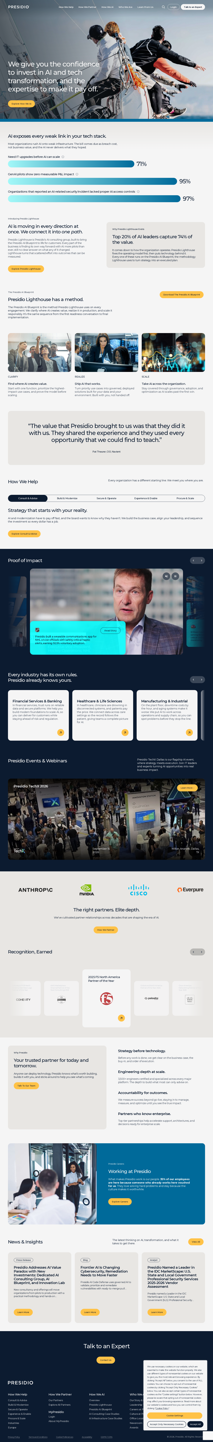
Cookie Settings (174, 1415)
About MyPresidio (59, 1421)
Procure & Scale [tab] (185, 498)
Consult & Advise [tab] (27, 498)
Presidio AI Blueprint (100, 1409)
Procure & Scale (17, 1418)
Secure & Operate (18, 1409)
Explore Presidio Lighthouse (26, 269)
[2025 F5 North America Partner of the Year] (106, 998)
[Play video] (175, 576)
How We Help (66, 7)
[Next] (201, 560)
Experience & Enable (19, 1414)
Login (174, 7)
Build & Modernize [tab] (67, 498)
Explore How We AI (21, 103)
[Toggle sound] (166, 576)
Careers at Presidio (140, 1409)
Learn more (23, 1312)
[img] (63, 157)
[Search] (163, 7)
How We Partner (87, 7)
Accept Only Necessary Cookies (166, 1424)
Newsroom (136, 1423)
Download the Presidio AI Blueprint (181, 294)
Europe (12, 1427)
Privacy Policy (14, 1437)
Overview (94, 1400)
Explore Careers (120, 1201)
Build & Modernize (18, 1404)
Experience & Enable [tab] (145, 498)
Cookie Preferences (64, 1437)
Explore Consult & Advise (24, 534)
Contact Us (105, 1360)
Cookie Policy (161, 1408)
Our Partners (56, 1400)
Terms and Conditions (38, 1437)
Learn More (187, 788)
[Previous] (193, 560)
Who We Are (125, 7)
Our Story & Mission (141, 1400)
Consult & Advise (17, 1400)
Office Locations (139, 1418)
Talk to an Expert (193, 7)
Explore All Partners (60, 1404)
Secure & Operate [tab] (106, 498)
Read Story (110, 630)
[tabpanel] (106, 524)
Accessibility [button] (87, 1437)
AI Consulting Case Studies (104, 1414)
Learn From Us (145, 7)
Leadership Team (139, 1404)
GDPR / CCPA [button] (106, 1437)
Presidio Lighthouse (100, 1404)
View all (196, 1242)
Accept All (195, 1424)
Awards (134, 1427)
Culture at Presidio (140, 1414)
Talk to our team (26, 1085)
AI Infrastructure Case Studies (105, 1418)
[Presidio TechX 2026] (106, 819)
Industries (13, 1423)
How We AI (107, 7)
